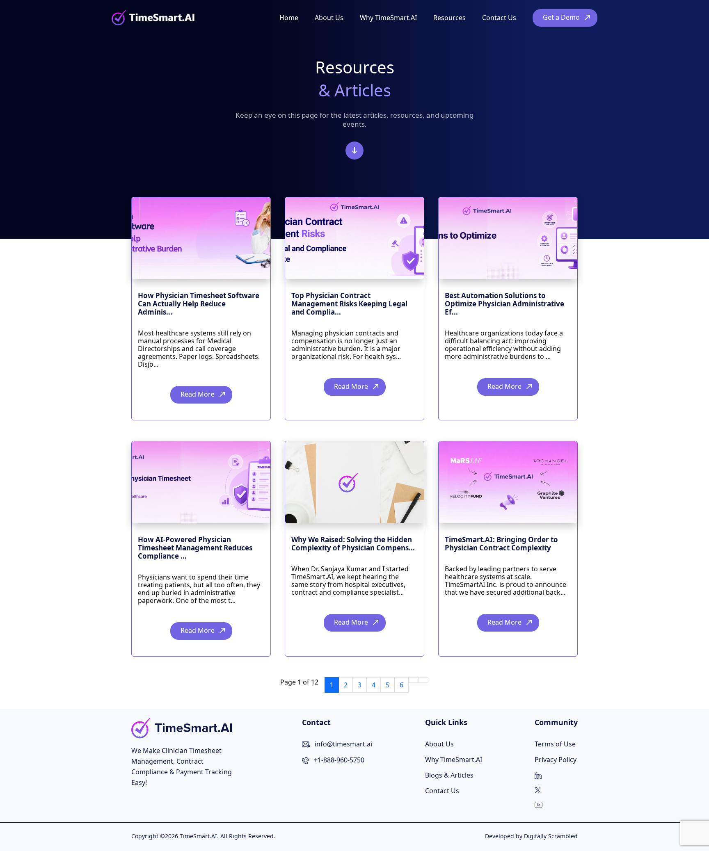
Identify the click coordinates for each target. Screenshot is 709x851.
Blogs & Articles (449, 775)
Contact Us (499, 17)
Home (288, 17)
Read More (198, 394)
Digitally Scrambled (551, 836)
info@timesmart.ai (343, 743)
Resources (449, 17)
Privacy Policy (555, 759)
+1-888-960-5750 (339, 759)
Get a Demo (561, 17)
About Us (329, 17)
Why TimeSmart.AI (388, 17)
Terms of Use (555, 743)
